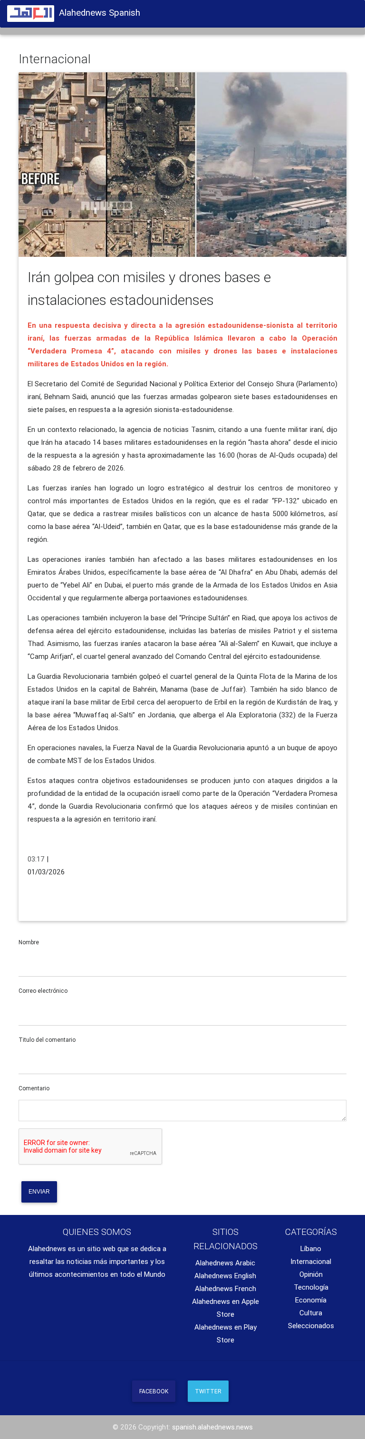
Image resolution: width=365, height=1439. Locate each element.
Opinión (311, 1274)
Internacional (310, 1261)
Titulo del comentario (47, 1039)
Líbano (310, 1248)
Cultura (310, 1312)
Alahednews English (225, 1275)
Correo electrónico (43, 990)
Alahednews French (225, 1288)
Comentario (34, 1088)
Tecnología (311, 1287)
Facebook (153, 1391)
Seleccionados (311, 1325)
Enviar (39, 1191)
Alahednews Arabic (225, 1262)
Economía (311, 1299)
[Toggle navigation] (346, 11)
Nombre (29, 942)
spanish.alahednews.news (212, 1426)
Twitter (208, 1391)
